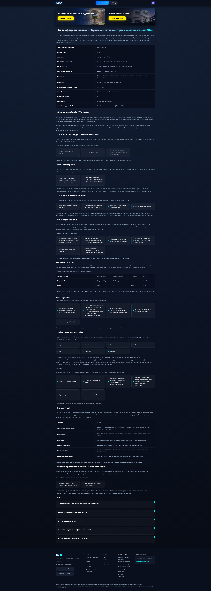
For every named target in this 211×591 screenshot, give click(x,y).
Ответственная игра (124, 564)
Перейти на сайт (117, 18)
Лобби (104, 557)
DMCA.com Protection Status (92, 558)
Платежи (120, 574)
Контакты (121, 571)
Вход (114, 3)
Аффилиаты (121, 576)
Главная (88, 561)
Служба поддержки (124, 569)
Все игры (88, 564)
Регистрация (102, 3)
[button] (207, 587)
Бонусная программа (124, 566)
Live (103, 567)
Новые (104, 562)
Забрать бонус (65, 18)
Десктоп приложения (92, 569)
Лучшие (104, 559)
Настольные (105, 564)
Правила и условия (123, 557)
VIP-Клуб (88, 566)
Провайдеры (89, 571)
